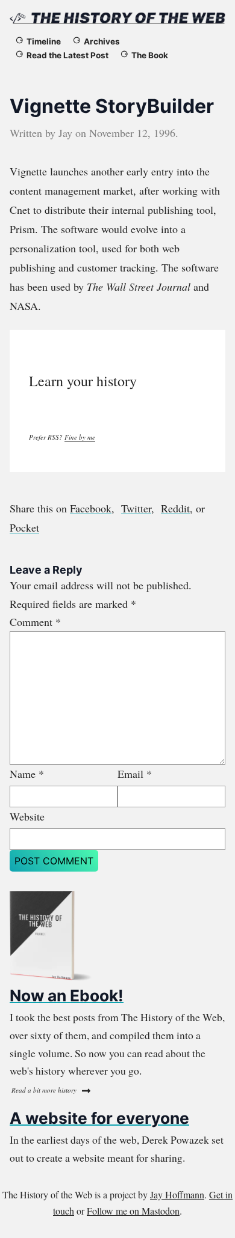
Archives (102, 41)
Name (27, 773)
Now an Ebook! (67, 995)
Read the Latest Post (67, 55)
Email (135, 773)
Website (27, 816)
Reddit (175, 508)
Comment (35, 621)
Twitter (136, 508)
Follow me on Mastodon (133, 1210)
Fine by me (79, 436)
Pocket (24, 527)
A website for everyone (99, 1117)
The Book (149, 55)
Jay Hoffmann (177, 1194)
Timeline (44, 41)
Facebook (90, 508)
